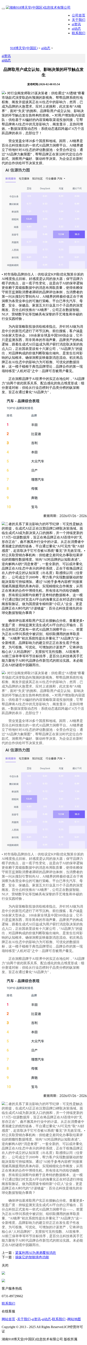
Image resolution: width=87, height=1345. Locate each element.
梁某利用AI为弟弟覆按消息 (35, 1253)
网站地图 (74, 1319)
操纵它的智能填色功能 (32, 1257)
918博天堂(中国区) (24, 48)
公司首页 (78, 15)
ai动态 (76, 28)
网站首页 (8, 1319)
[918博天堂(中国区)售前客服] (3, 1273)
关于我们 (78, 20)
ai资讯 (76, 24)
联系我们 (78, 33)
